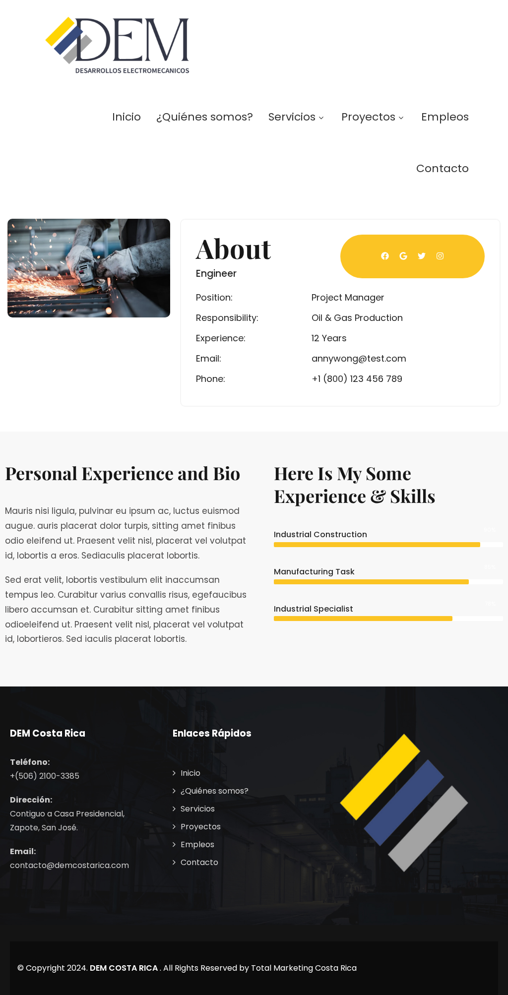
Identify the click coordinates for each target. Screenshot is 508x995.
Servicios (292, 116)
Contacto (442, 168)
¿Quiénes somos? (204, 116)
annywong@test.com (359, 358)
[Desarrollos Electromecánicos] (117, 45)
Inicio (126, 116)
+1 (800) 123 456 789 (357, 379)
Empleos (445, 116)
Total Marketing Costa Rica (304, 968)
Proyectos (368, 116)
